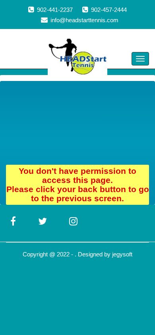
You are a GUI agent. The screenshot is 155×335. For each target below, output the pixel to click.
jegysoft (122, 254)
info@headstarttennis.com (84, 20)
